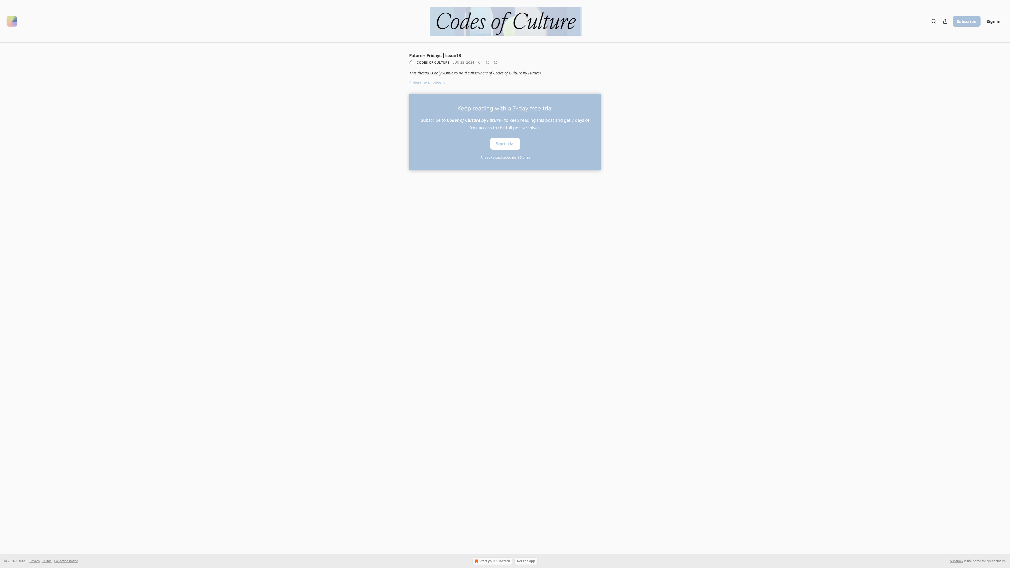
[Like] (479, 62)
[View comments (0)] (487, 62)
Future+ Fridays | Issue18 (435, 55)
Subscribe (966, 21)
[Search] (933, 21)
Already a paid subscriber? (505, 157)
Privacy (34, 561)
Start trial (505, 143)
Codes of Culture (433, 62)
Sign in (994, 21)
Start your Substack (494, 561)
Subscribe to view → (427, 82)
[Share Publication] (945, 21)
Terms (47, 561)
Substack (956, 561)
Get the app (526, 561)
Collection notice (66, 561)
